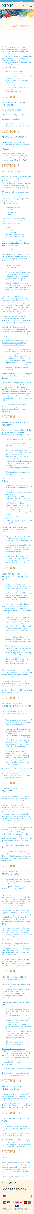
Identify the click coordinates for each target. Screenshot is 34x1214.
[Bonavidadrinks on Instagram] (31, 1196)
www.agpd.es (22, 1075)
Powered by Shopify (17, 1212)
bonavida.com (13, 146)
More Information (14, 1189)
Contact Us (9, 1183)
